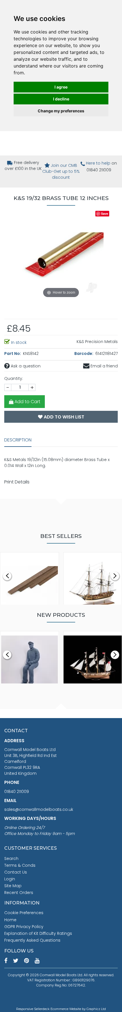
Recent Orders (18, 892)
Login (9, 879)
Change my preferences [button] (61, 110)
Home (10, 920)
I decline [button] (61, 98)
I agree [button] (61, 87)
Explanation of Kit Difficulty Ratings (38, 933)
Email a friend (103, 366)
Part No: (13, 353)
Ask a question (25, 366)
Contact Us (15, 872)
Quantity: (13, 378)
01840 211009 (16, 791)
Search (11, 858)
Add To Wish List (63, 417)
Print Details (17, 482)
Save (104, 213)
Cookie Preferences (23, 913)
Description (17, 440)
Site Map (13, 886)
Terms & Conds (19, 865)
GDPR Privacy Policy (23, 926)
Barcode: (84, 353)
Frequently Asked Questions (32, 940)
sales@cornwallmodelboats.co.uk (38, 809)
